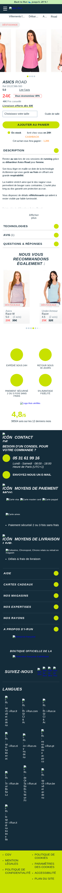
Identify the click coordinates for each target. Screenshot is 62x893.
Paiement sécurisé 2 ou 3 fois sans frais (33, 525)
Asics (45, 16)
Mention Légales (11, 862)
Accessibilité (45, 872)
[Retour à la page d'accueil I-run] (16, 9)
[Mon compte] (50, 9)
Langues (12, 689)
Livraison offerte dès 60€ (18, 105)
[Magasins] (43, 9)
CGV (8, 854)
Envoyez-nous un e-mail (32, 474)
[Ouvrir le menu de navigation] (5, 9)
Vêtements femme (17, 16)
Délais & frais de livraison (24, 559)
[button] (20, 114)
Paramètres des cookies (44, 865)
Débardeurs (34, 16)
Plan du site (44, 878)
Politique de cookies (45, 856)
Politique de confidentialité (18, 871)
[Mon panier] (56, 9)
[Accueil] (3, 16)
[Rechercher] (37, 9)
